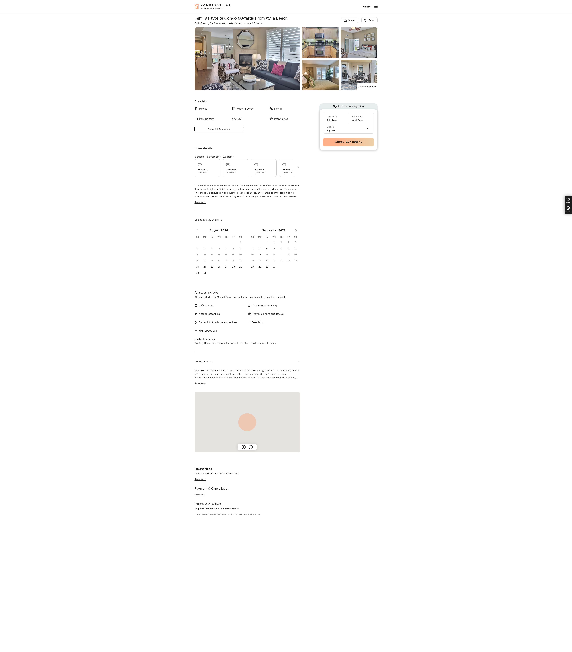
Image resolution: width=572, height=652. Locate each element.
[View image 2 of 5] (320, 42)
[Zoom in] (243, 447)
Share (351, 20)
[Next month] (296, 230)
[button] (205, 267)
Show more (200, 202)
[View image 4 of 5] (320, 75)
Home (197, 514)
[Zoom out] (250, 447)
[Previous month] (197, 230)
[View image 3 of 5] (359, 42)
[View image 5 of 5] (359, 75)
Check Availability (348, 142)
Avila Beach (243, 514)
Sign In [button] (366, 6)
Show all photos (367, 86)
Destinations (207, 514)
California (232, 514)
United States (220, 514)
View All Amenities (219, 129)
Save (371, 20)
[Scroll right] (298, 167)
